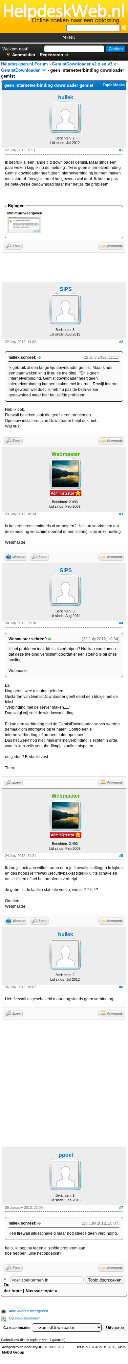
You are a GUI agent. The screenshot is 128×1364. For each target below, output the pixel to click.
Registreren (51, 54)
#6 (121, 987)
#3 (121, 514)
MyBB (37, 1347)
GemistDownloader (20, 70)
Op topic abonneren (24, 1318)
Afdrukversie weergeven (28, 1311)
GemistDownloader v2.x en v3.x (84, 64)
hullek (65, 97)
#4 (121, 623)
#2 (121, 342)
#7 (121, 1207)
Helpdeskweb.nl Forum (24, 64)
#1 (121, 150)
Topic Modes (114, 85)
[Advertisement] (64, 267)
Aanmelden (23, 54)
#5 (121, 856)
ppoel (66, 1155)
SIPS (66, 289)
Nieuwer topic (39, 1290)
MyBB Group (13, 1352)
